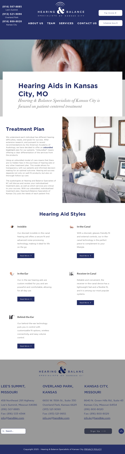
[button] (66, 23)
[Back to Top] (121, 431)
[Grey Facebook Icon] (54, 431)
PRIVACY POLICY (93, 449)
